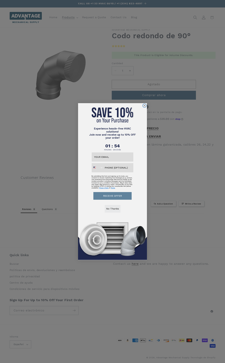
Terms (113, 188)
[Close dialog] (144, 105)
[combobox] (97, 167)
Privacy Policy (104, 188)
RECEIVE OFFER (112, 195)
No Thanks (112, 208)
